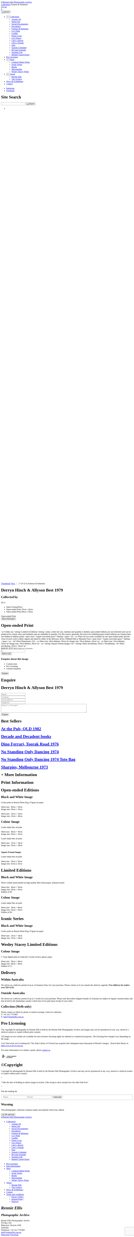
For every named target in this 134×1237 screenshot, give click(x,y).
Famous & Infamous (20, 29)
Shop (12, 59)
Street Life (16, 22)
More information (8, 619)
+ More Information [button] (19, 774)
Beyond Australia (19, 50)
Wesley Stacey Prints (20, 72)
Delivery (15, 1201)
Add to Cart (6, 654)
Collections (5, 4)
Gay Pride (16, 31)
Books (14, 67)
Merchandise (17, 69)
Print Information (13, 1166)
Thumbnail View (8, 583)
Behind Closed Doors (20, 55)
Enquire (5, 673)
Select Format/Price (14, 607)
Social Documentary (20, 24)
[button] (67, 346)
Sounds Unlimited (19, 48)
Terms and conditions (15, 1194)
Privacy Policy (18, 1197)
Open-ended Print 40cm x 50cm (19, 612)
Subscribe (57, 1097)
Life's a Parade (18, 43)
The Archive (17, 79)
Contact (9, 84)
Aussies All (16, 19)
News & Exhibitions (14, 81)
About (12, 74)
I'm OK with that (8, 1115)
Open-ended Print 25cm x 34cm (19, 609)
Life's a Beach (17, 40)
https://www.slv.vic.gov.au (12, 1046)
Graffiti (15, 33)
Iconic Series (17, 64)
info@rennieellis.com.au (13, 1017)
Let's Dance (16, 38)
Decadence (16, 26)
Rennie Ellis (17, 77)
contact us (46, 1050)
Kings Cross (17, 36)
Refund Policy (17, 1199)
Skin (13, 45)
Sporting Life (17, 52)
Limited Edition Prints (21, 62)
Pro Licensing (12, 57)
